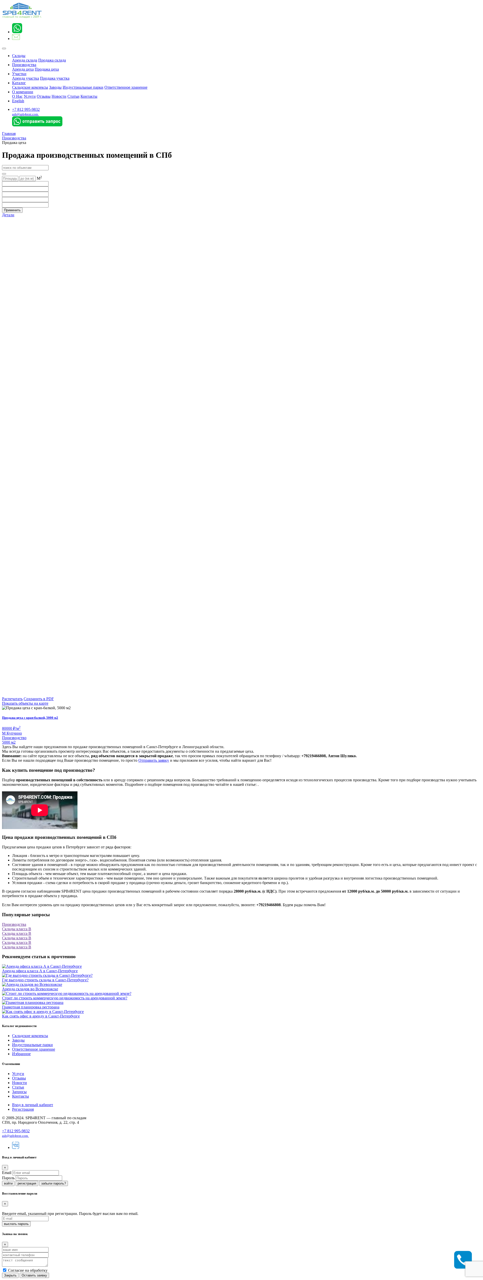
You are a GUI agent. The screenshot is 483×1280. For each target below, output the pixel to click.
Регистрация (23, 1109)
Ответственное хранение (125, 87)
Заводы (55, 87)
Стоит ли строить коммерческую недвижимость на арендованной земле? (64, 998)
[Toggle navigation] (4, 48)
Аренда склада (24, 60)
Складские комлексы (30, 87)
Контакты (88, 96)
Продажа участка (54, 78)
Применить (12, 210)
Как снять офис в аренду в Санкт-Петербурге (41, 1016)
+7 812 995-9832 (26, 109)
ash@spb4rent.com (25, 114)
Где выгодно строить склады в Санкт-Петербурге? (45, 980)
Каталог (19, 83)
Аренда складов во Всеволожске (30, 989)
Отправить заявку (153, 760)
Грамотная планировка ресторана (30, 1007)
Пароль (8, 1178)
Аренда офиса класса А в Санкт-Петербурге (40, 971)
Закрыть (10, 1275)
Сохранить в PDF (39, 699)
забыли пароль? (53, 1183)
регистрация (27, 1183)
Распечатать (12, 699)
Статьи (73, 96)
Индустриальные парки (83, 87)
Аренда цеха (23, 69)
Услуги (30, 96)
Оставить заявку (34, 1275)
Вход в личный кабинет (32, 1105)
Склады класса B (16, 929)
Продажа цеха (47, 69)
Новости (59, 96)
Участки (19, 74)
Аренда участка (25, 78)
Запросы (19, 1092)
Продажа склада (52, 60)
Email (6, 1172)
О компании (22, 92)
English (18, 101)
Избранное (21, 1054)
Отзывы (44, 96)
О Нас (17, 96)
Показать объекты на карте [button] (25, 703)
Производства (24, 65)
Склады (18, 56)
